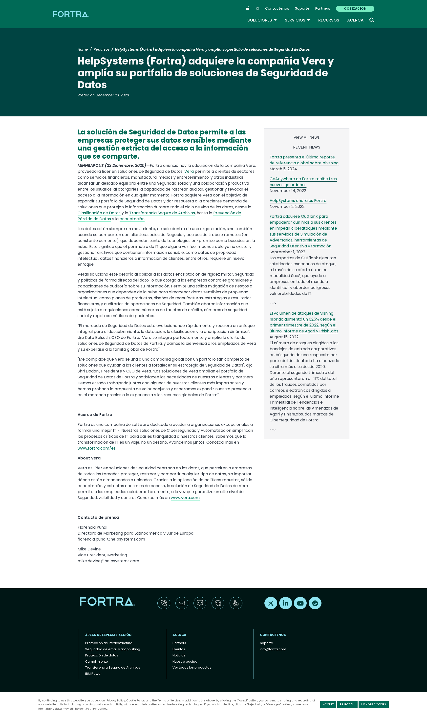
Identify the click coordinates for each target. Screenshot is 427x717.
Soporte (302, 8)
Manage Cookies (373, 704)
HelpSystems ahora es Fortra (298, 200)
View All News (307, 137)
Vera (189, 171)
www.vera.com (185, 497)
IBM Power (93, 673)
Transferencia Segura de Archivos (162, 213)
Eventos (178, 649)
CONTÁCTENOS (273, 634)
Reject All (347, 704)
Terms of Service (168, 700)
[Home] (71, 14)
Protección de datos (101, 655)
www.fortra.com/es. (97, 448)
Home (83, 49)
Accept (328, 704)
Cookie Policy (135, 700)
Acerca (355, 20)
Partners (322, 8)
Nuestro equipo (184, 661)
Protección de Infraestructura (108, 643)
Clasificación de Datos (99, 213)
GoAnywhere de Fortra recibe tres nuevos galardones (303, 182)
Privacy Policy (116, 700)
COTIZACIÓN (355, 8)
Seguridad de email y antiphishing (112, 649)
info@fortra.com (273, 649)
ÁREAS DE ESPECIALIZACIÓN (108, 634)
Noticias (178, 655)
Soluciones (262, 20)
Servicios (297, 20)
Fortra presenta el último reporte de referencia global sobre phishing (304, 160)
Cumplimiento (96, 661)
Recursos (328, 20)
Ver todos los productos (191, 667)
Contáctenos (277, 8)
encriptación (132, 219)
